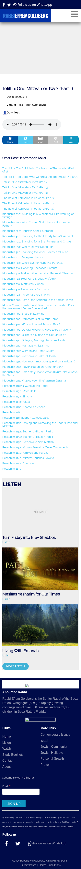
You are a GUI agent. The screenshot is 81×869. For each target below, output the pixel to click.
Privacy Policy (28, 865)
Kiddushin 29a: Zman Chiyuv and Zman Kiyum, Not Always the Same (39, 373)
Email (6, 786)
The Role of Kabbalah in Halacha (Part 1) (28, 208)
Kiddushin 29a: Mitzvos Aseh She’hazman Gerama (34, 380)
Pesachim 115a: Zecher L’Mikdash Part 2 (27, 431)
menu (74, 14)
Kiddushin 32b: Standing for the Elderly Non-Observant (37, 236)
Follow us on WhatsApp (34, 4)
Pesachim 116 (11, 412)
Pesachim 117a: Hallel (16, 401)
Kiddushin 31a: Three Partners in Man (26, 294)
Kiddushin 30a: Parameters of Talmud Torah (30, 319)
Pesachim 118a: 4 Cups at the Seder (25, 385)
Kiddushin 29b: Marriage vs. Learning (25, 345)
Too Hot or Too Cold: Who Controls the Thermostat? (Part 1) (40, 176)
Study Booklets (12, 754)
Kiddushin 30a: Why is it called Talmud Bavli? (31, 324)
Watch (6, 748)
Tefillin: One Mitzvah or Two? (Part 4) (25, 182)
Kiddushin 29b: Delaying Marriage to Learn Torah (33, 340)
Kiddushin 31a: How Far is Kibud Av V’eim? (29, 278)
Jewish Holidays (52, 752)
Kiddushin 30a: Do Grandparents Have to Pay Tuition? (36, 329)
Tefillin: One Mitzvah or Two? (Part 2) (25, 192)
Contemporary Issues (55, 734)
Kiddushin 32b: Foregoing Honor (22, 257)
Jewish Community (53, 746)
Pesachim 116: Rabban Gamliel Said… (25, 417)
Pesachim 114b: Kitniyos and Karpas (25, 452)
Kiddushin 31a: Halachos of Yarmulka (25, 289)
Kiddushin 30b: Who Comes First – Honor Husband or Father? (36, 224)
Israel (44, 740)
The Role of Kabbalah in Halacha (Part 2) (28, 203)
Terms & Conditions (50, 865)
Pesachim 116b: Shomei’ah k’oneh (23, 407)
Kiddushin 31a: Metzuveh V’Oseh (23, 284)
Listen (6, 542)
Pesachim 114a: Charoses (18, 463)
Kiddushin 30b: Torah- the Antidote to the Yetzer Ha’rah (37, 299)
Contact (7, 760)
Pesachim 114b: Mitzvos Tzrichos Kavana (28, 458)
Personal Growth (52, 758)
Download (13, 112)
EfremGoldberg (25, 16)
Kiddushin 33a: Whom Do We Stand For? (28, 246)
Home (6, 736)
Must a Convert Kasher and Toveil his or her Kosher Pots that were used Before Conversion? (38, 307)
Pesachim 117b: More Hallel (19, 391)
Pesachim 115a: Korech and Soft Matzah (28, 442)
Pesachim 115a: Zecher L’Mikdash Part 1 (27, 436)
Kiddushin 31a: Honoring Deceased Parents (29, 268)
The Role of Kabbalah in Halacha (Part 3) (28, 198)
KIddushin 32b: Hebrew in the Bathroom (27, 230)
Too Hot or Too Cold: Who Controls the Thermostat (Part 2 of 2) (39, 170)
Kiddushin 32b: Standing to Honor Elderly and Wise (35, 252)
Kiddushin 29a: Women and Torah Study (28, 350)
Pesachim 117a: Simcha (17, 396)
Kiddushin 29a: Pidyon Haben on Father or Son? (32, 366)
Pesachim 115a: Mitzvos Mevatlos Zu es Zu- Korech (35, 447)
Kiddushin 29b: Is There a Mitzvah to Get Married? (34, 334)
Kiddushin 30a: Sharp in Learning (23, 313)
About (6, 766)
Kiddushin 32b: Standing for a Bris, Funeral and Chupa (36, 241)
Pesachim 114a (11, 468)
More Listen (15, 666)
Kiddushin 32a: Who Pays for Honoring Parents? (32, 262)
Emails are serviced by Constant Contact (55, 826)
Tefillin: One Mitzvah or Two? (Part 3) (25, 187)
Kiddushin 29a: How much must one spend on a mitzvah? (38, 361)
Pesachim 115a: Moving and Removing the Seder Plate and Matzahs (40, 424)
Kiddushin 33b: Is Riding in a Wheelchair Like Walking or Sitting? (38, 215)
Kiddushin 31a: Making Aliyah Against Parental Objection (38, 273)
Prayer (45, 764)
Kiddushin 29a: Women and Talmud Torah (29, 356)
